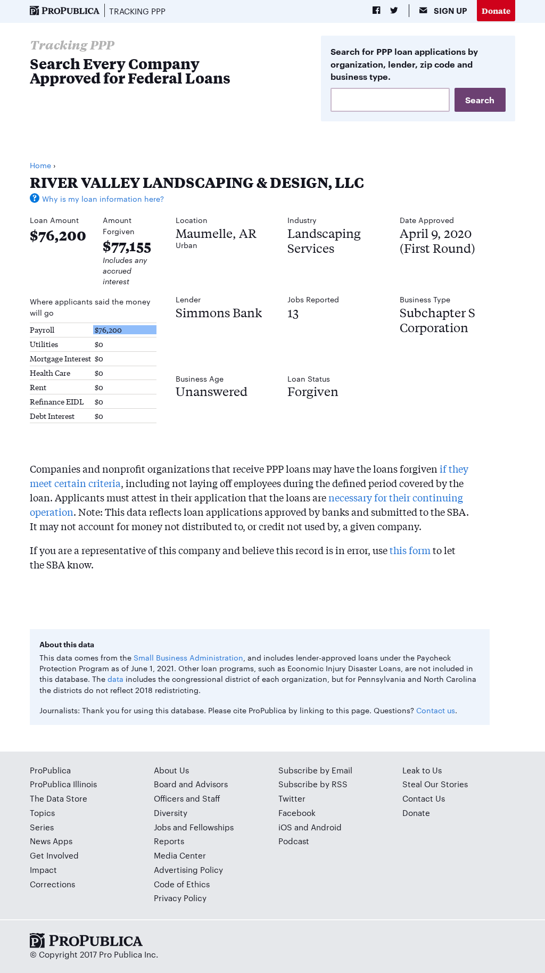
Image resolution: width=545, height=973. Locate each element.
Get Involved (54, 855)
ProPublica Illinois (63, 783)
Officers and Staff (187, 798)
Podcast (293, 840)
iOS (285, 826)
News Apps (51, 840)
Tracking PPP (137, 11)
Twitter (291, 798)
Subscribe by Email (315, 770)
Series (42, 826)
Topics (42, 812)
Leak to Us (422, 770)
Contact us (435, 710)
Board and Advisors (191, 783)
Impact (43, 869)
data (115, 678)
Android (326, 826)
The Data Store (58, 798)
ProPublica (50, 770)
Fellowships (211, 826)
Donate (496, 10)
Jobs (162, 826)
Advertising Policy (188, 869)
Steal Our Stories (435, 783)
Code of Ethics (182, 883)
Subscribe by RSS (313, 783)
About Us (171, 770)
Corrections (52, 883)
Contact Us (423, 798)
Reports (169, 840)
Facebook (297, 812)
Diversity (170, 812)
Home (40, 165)
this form (410, 550)
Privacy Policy (180, 897)
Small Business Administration (188, 657)
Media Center (180, 855)
